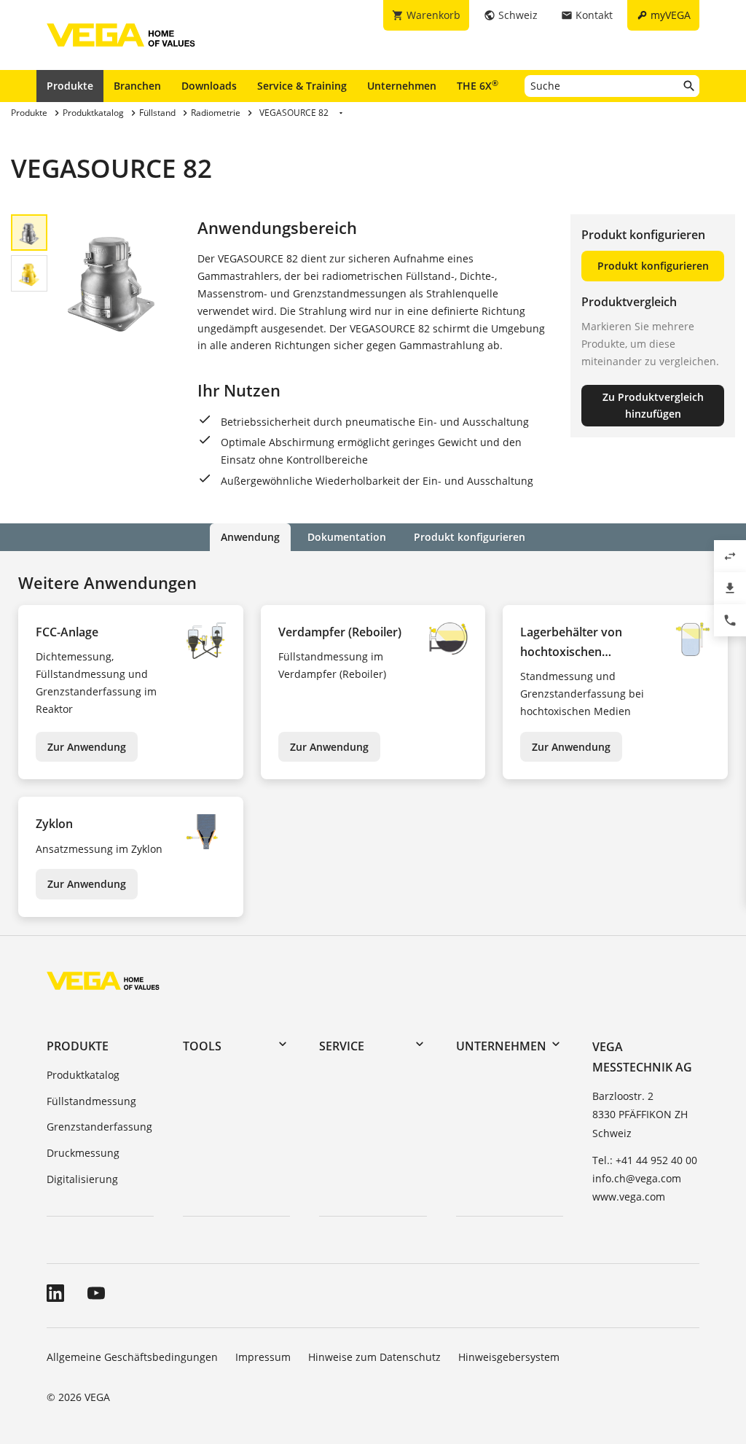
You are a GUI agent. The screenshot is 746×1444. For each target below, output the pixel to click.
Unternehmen (401, 86)
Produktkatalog (83, 1075)
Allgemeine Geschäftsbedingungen (132, 1357)
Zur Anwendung (86, 747)
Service (341, 1046)
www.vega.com (628, 1196)
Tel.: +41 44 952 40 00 (644, 1160)
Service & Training (302, 86)
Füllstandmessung (91, 1101)
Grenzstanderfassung (99, 1126)
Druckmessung (83, 1153)
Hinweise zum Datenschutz (374, 1357)
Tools (202, 1046)
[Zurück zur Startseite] (103, 980)
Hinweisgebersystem (509, 1357)
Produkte (70, 86)
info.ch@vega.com (636, 1178)
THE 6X (477, 85)
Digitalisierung (82, 1179)
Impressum (263, 1357)
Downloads (209, 86)
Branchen (137, 86)
